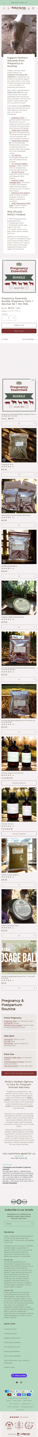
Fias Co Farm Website (12, 1356)
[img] (19, 1156)
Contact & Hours (10, 1329)
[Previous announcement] (4, 2)
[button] (4, 8)
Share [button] (6, 339)
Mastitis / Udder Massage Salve (13, 617)
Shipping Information (12, 1338)
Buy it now (19, 331)
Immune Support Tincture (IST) (12, 773)
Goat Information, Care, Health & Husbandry (16, 1362)
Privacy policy (17, 1400)
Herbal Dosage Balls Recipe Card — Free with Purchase (18, 977)
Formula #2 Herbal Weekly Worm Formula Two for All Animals (18, 721)
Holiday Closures (10, 1333)
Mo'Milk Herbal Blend (9, 566)
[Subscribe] (31, 1224)
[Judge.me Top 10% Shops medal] (29, 1425)
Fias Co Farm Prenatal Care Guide (19, 1073)
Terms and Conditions (12, 1342)
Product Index (9, 1367)
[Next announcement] (34, 2)
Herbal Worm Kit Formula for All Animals (16, 515)
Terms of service (14, 1403)
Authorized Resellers (12, 1351)
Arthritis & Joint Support (10, 875)
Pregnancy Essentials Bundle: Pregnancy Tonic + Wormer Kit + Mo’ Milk (19, 415)
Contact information (13, 1406)
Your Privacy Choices (12, 1347)
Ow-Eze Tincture (8, 824)
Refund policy (27, 1400)
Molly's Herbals (17, 1398)
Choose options (19, 783)
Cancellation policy (27, 1406)
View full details (28, 339)
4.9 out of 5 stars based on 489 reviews (19, 367)
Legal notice (20, 1409)
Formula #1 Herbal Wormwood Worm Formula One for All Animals (18, 668)
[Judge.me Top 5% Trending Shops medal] (19, 1425)
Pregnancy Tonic (7, 464)
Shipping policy (26, 1403)
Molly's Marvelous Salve (10, 925)
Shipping (4, 310)
